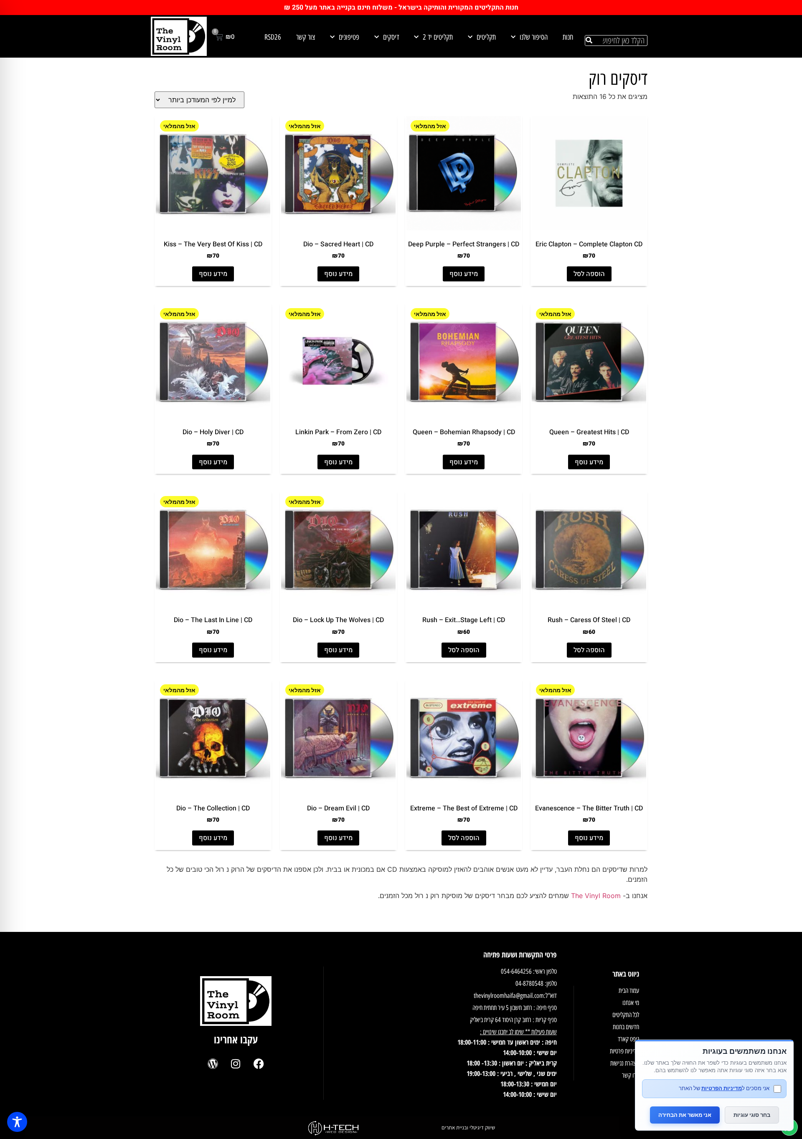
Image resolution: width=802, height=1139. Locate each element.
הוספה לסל (589, 274)
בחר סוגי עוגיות (751, 1114)
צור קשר (305, 37)
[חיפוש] (589, 40)
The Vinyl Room (596, 895)
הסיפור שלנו (534, 37)
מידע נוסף (463, 274)
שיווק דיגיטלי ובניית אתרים (468, 1127)
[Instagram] (235, 1063)
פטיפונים (349, 37)
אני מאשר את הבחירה (684, 1114)
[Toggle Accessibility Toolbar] (17, 1122)
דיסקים (391, 37)
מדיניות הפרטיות (721, 1088)
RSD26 (272, 37)
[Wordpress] (212, 1063)
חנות (568, 37)
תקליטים (486, 37)
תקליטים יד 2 (438, 37)
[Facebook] (258, 1063)
